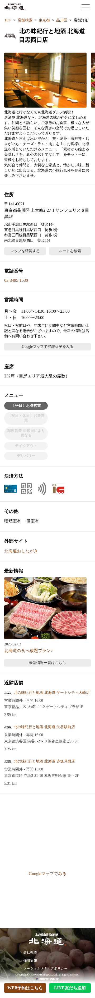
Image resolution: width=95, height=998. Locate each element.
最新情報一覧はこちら (47, 663)
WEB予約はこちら (25, 988)
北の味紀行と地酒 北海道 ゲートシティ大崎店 (52, 693)
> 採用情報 (28, 960)
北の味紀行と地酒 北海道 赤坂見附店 (44, 761)
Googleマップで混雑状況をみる (47, 347)
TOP (7, 20)
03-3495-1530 (16, 280)
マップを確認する (25, 251)
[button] (45, 80)
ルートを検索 (70, 251)
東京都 (44, 20)
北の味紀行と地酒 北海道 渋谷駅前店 (44, 727)
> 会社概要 (28, 952)
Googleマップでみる (47, 873)
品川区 (61, 20)
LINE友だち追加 (70, 988)
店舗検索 (25, 20)
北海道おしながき (21, 551)
